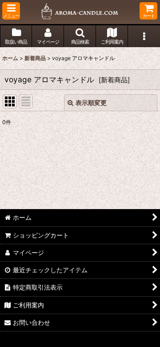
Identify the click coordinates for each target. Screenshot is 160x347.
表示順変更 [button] (91, 102)
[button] (11, 11)
